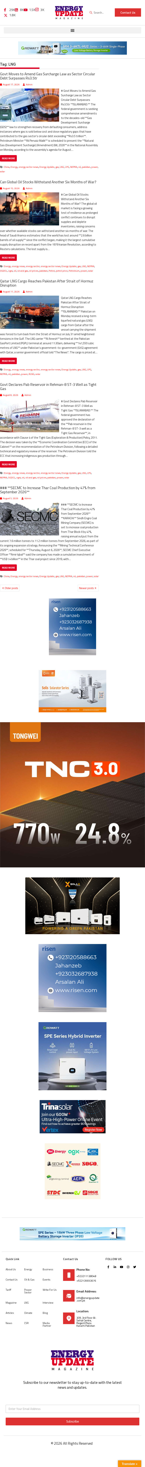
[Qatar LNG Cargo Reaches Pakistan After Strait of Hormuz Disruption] (29, 298)
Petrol (52, 271)
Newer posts (86, 588)
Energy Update (46, 167)
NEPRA (73, 167)
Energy (14, 167)
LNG (62, 167)
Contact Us (12, 1279)
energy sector (33, 266)
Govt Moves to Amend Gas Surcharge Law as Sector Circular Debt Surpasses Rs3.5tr (47, 76)
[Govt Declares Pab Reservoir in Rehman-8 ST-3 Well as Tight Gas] (29, 401)
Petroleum (74, 271)
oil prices (33, 271)
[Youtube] (121, 1267)
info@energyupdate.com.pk (87, 1299)
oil (79, 167)
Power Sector (28, 1291)
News (9, 1323)
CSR (26, 1323)
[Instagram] (128, 1267)
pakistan (86, 167)
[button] (72, 30)
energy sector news (28, 167)
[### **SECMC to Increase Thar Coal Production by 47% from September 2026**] (29, 504)
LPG (67, 167)
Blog (45, 1313)
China (6, 167)
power (94, 167)
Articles (10, 1313)
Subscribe (72, 1421)
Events (46, 1279)
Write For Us (50, 1290)
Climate (28, 1313)
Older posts (11, 588)
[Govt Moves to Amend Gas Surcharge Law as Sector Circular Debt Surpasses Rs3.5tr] (29, 91)
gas (57, 167)
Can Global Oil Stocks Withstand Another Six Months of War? (48, 182)
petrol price (62, 271)
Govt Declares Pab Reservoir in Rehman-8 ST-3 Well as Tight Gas (48, 387)
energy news (18, 266)
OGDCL (3, 271)
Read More (8, 158)
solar (2, 171)
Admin (29, 84)
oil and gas (22, 271)
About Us (11, 1269)
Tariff (8, 1290)
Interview (48, 1303)
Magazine (11, 1303)
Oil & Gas (29, 1279)
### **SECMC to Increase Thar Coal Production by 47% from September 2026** (47, 490)
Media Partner (47, 1324)
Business (48, 1269)
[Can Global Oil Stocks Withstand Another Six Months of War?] (29, 194)
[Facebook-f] (108, 1267)
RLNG (31, 374)
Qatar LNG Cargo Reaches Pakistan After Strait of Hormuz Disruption (46, 283)
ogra (10, 271)
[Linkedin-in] (115, 1267)
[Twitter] (135, 1267)
